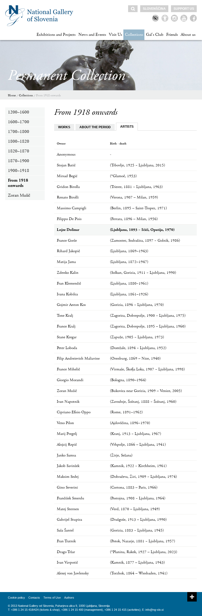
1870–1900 (18, 161)
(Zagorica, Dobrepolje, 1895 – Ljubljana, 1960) (148, 326)
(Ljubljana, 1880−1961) (129, 283)
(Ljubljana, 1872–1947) (129, 261)
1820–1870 (18, 151)
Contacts (34, 597)
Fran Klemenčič (69, 283)
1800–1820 (18, 141)
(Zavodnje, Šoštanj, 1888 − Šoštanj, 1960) (143, 401)
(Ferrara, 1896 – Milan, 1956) (134, 218)
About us (188, 34)
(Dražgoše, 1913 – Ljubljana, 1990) (138, 519)
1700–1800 (18, 132)
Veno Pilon (65, 422)
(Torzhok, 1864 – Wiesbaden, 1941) (139, 573)
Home (12, 95)
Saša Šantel (65, 530)
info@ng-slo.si (154, 609)
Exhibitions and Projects (56, 34)
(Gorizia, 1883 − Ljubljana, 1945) (137, 530)
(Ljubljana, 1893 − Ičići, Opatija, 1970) (142, 229)
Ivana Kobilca (67, 294)
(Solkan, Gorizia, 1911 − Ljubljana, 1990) (143, 272)
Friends (172, 34)
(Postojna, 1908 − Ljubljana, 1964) (137, 498)
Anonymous (66, 154)
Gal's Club (154, 34)
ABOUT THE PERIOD (95, 127)
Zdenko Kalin (67, 272)
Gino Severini (67, 487)
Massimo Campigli (71, 208)
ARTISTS (127, 126)
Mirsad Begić (67, 175)
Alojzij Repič (67, 444)
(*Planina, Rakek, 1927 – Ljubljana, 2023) (143, 551)
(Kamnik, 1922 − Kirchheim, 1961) (138, 465)
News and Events (92, 34)
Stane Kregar (67, 337)
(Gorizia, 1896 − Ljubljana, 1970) (137, 304)
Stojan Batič (66, 165)
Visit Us (115, 34)
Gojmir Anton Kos (71, 304)
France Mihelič (68, 369)
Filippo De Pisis (69, 218)
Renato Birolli (68, 197)
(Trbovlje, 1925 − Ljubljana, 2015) (137, 165)
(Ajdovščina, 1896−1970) (130, 422)
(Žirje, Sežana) (121, 455)
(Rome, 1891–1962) (126, 412)
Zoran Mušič (19, 195)
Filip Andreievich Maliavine (78, 358)
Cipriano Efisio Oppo (73, 412)
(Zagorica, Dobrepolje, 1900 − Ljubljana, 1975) (148, 315)
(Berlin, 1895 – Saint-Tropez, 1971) (138, 208)
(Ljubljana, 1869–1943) (129, 251)
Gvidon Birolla (68, 186)
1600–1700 (18, 122)
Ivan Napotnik (68, 401)
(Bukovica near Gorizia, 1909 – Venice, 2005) (146, 390)
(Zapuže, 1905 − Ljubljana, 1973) (137, 337)
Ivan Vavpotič (67, 562)
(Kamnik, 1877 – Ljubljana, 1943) (137, 562)
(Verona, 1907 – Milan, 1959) (134, 197)
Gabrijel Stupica (69, 519)
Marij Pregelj (67, 433)
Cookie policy (16, 597)
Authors (69, 597)
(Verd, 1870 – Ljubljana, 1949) (135, 508)
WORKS (64, 127)
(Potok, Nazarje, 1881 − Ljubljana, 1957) (142, 541)
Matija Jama (66, 261)
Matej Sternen (68, 508)
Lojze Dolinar (68, 229)
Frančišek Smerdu (70, 498)
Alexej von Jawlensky (73, 573)
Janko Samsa (66, 455)
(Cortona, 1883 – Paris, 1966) (134, 487)
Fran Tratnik (66, 541)
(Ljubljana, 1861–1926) (129, 294)
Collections (134, 34)
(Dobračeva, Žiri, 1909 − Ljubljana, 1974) (143, 476)
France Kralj (66, 326)
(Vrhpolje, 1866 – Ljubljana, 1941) (138, 444)
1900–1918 (18, 170)
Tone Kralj (65, 315)
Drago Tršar (66, 551)
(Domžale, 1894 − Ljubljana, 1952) (138, 347)
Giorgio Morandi (70, 379)
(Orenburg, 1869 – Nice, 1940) (135, 358)
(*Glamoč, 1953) (123, 175)
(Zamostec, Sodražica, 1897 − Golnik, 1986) (145, 240)
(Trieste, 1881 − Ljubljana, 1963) (136, 186)
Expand (192, 597)
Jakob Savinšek (68, 465)
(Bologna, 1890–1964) (128, 379)
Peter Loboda (67, 347)
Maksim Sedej (68, 476)
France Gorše (67, 240)
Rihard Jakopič (68, 251)
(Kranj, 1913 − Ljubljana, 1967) (135, 433)
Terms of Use (52, 597)
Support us (184, 9)
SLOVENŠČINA (154, 9)
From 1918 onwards (48, 95)
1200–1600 (18, 112)
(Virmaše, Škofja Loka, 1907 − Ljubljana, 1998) (147, 369)
